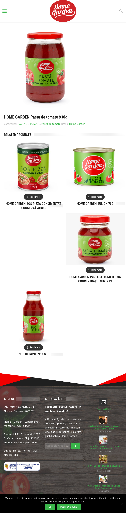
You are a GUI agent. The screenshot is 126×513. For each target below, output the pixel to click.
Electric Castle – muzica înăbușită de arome (104, 467)
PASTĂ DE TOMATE (29, 123)
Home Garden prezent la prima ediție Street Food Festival (104, 447)
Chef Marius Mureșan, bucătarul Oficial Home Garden (104, 427)
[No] (122, 503)
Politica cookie (68, 507)
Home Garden (77, 123)
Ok (50, 507)
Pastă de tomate (51, 123)
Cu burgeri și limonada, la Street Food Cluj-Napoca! (104, 487)
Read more (35, 197)
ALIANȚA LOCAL (104, 409)
